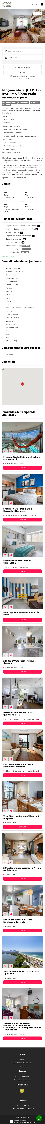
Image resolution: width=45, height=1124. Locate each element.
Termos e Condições (22, 1076)
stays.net (24, 1120)
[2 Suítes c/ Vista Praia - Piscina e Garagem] (22, 641)
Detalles (22, 468)
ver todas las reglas (9, 256)
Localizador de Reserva (22, 1063)
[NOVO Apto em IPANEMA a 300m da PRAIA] (22, 593)
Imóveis (22, 1059)
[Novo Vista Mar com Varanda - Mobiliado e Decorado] (22, 900)
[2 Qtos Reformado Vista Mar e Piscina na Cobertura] (22, 848)
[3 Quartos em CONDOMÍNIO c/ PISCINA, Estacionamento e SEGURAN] (22, 1003)
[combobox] (25, 57)
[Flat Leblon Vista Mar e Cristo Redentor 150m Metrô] (22, 745)
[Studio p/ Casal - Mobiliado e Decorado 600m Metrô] (22, 489)
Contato (22, 1066)
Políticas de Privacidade (22, 1080)
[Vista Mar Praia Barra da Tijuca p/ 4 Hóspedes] (22, 796)
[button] (1, 39)
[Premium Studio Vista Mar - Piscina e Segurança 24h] (22, 437)
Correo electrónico (23, 67)
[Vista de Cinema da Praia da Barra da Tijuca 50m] (22, 952)
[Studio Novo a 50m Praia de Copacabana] (22, 541)
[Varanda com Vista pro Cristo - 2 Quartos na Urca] (22, 693)
